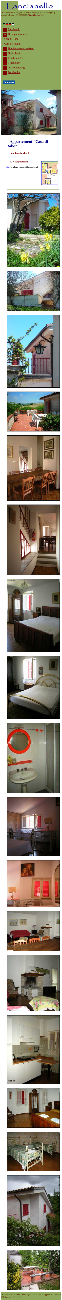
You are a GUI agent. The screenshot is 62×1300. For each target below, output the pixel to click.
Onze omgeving (16, 67)
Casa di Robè (11, 38)
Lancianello (14, 29)
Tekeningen (14, 62)
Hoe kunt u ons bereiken (21, 48)
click (8, 167)
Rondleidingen (15, 58)
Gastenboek (14, 53)
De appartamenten (17, 34)
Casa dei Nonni (12, 43)
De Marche (14, 72)
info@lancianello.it (36, 15)
